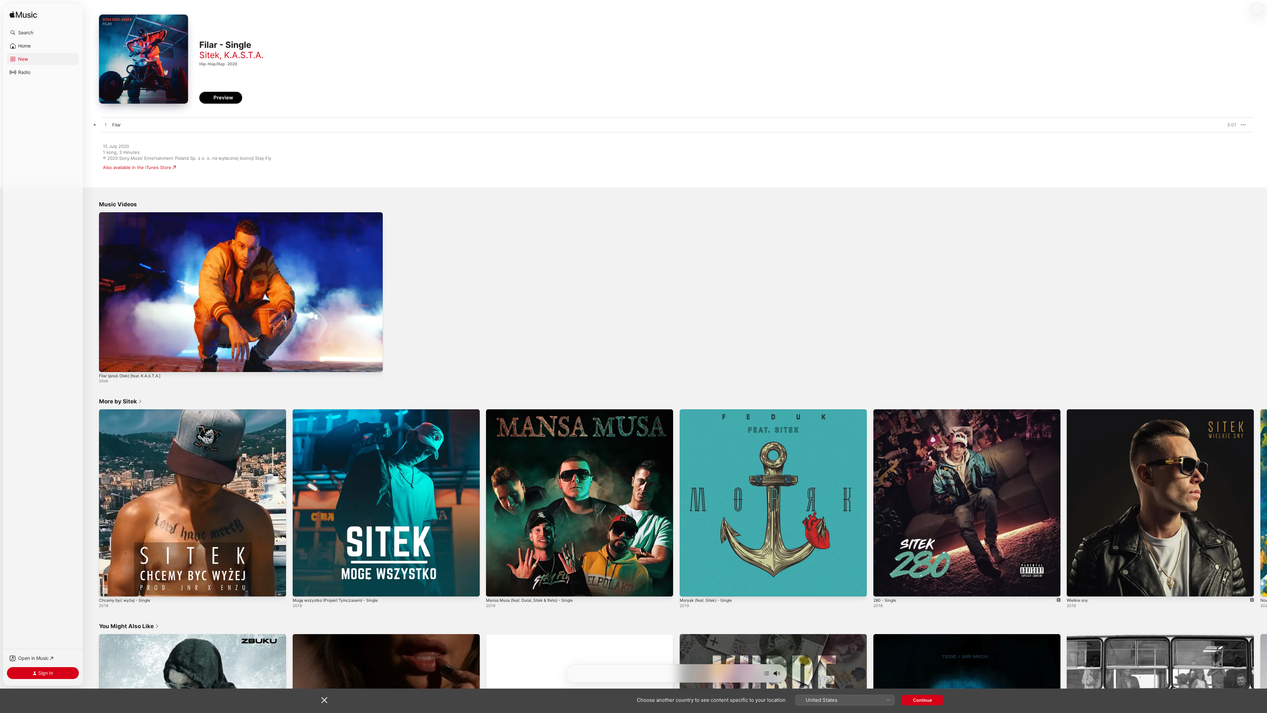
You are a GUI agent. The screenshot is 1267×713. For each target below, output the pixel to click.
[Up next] (766, 673)
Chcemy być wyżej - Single (126, 412)
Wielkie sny (1078, 412)
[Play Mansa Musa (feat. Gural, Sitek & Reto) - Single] (494, 588)
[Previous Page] (92, 503)
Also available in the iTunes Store (137, 167)
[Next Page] (1260, 503)
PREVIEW (1229, 125)
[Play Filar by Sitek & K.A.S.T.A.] (105, 125)
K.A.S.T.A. (244, 55)
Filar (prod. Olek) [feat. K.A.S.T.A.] (129, 375)
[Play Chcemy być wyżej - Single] (107, 588)
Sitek (209, 55)
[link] (120, 401)
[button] (43, 32)
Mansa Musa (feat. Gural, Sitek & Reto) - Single (534, 412)
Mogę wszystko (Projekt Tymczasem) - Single (340, 412)
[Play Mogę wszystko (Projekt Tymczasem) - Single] (301, 588)
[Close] (324, 700)
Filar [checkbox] (116, 124)
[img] (23, 15)
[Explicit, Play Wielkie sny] (1075, 588)
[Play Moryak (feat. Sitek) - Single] (688, 588)
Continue (922, 700)
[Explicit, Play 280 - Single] (882, 588)
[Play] (107, 364)
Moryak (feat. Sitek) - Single (709, 412)
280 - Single (885, 412)
